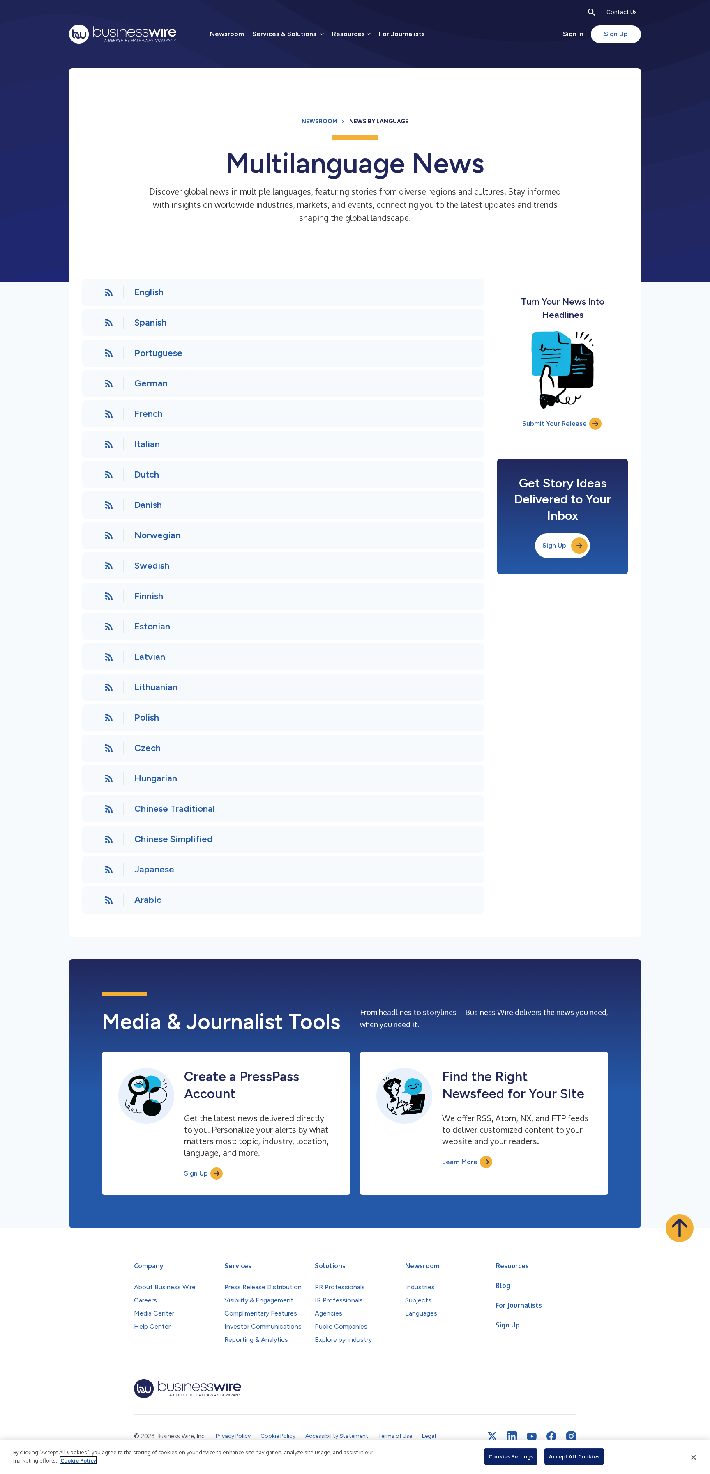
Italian (147, 444)
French (148, 413)
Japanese (154, 869)
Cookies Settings (511, 1456)
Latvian (149, 656)
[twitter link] (492, 1436)
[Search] (591, 12)
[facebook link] (551, 1436)
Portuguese (158, 352)
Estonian (152, 626)
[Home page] (122, 34)
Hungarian (155, 778)
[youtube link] (532, 1436)
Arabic (147, 899)
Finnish (148, 596)
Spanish (150, 322)
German (151, 383)
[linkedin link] (512, 1436)
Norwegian (157, 535)
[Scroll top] (680, 1228)
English (149, 292)
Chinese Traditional (174, 808)
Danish (148, 504)
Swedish (151, 565)
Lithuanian (156, 687)
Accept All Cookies (574, 1456)
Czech (147, 747)
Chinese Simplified (173, 839)
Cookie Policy (78, 1460)
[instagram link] (571, 1436)
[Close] (693, 1457)
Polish (146, 717)
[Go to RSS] (109, 292)
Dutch (146, 474)
